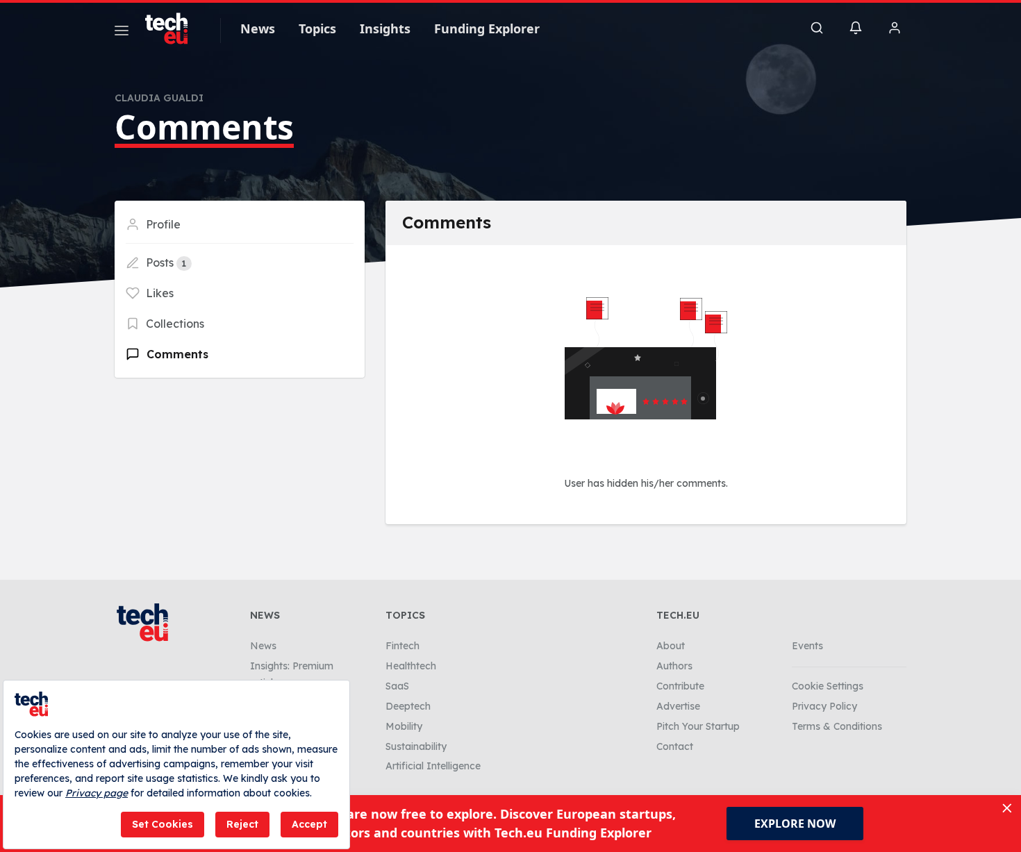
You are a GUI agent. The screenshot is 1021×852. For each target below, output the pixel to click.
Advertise (678, 706)
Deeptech (408, 706)
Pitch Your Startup (698, 726)
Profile (162, 224)
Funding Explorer (487, 28)
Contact (674, 746)
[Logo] (173, 28)
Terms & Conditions (837, 726)
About (670, 646)
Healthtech (410, 666)
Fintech (402, 646)
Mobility (403, 726)
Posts (164, 262)
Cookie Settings (827, 686)
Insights (385, 28)
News (257, 28)
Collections (173, 324)
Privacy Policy (824, 706)
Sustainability (416, 746)
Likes (158, 293)
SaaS (397, 686)
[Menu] (121, 33)
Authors (674, 666)
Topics (317, 28)
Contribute (680, 686)
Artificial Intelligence (433, 766)
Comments (175, 354)
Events (807, 646)
